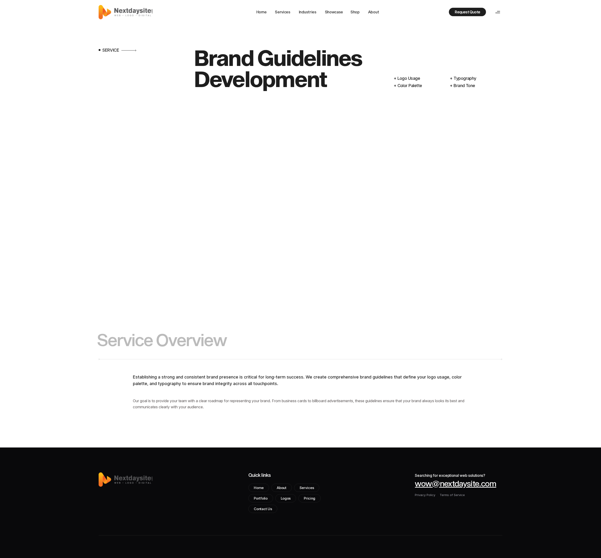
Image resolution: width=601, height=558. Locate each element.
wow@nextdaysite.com (455, 483)
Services (282, 12)
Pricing (309, 498)
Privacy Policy (425, 495)
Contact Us (263, 509)
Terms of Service (452, 495)
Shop (355, 12)
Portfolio (260, 498)
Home (261, 12)
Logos (286, 498)
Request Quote (467, 12)
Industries (307, 12)
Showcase (334, 12)
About (373, 12)
